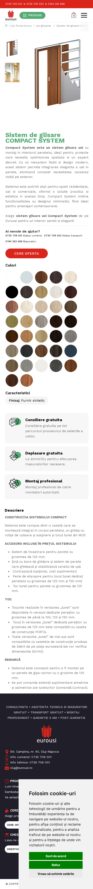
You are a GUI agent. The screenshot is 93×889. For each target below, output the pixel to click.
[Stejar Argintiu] (26, 365)
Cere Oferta (26, 253)
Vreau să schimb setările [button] (56, 874)
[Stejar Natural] (12, 321)
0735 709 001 (13, 4)
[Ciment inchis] (56, 365)
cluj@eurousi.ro (21, 767)
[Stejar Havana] (70, 292)
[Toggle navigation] (84, 15)
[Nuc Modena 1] (41, 351)
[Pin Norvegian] (56, 292)
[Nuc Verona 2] (26, 292)
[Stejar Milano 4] (12, 351)
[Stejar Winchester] (26, 336)
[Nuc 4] (12, 380)
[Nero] (70, 321)
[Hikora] (41, 336)
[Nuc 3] (70, 365)
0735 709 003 (35, 4)
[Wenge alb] (41, 365)
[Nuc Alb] (70, 277)
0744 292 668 (56, 4)
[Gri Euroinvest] (26, 277)
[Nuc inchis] (56, 336)
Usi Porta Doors (21, 25)
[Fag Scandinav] (41, 307)
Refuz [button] (56, 865)
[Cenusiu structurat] (26, 351)
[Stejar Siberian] (41, 321)
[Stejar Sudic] (70, 307)
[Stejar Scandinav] (26, 307)
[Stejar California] (12, 307)
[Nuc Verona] (56, 277)
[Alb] (12, 277)
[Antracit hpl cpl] (70, 351)
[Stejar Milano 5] (56, 351)
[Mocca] (12, 336)
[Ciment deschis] (70, 336)
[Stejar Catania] (41, 292)
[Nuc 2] (26, 380)
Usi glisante (44, 25)
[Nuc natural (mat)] (12, 365)
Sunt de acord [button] (56, 856)
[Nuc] (41, 277)
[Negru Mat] (12, 292)
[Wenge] (56, 321)
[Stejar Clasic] (56, 307)
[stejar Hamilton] (26, 321)
